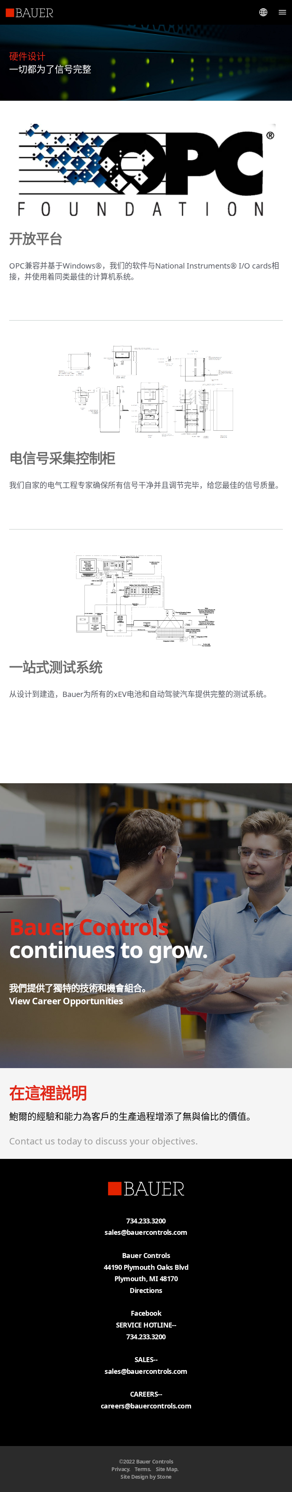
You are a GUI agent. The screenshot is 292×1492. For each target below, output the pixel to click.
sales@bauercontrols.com (146, 1232)
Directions (146, 1290)
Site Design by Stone (146, 1476)
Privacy (120, 1469)
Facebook (146, 1313)
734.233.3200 (146, 1336)
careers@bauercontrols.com (146, 1405)
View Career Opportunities (66, 1000)
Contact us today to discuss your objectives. (103, 1141)
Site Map (167, 1469)
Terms (142, 1469)
